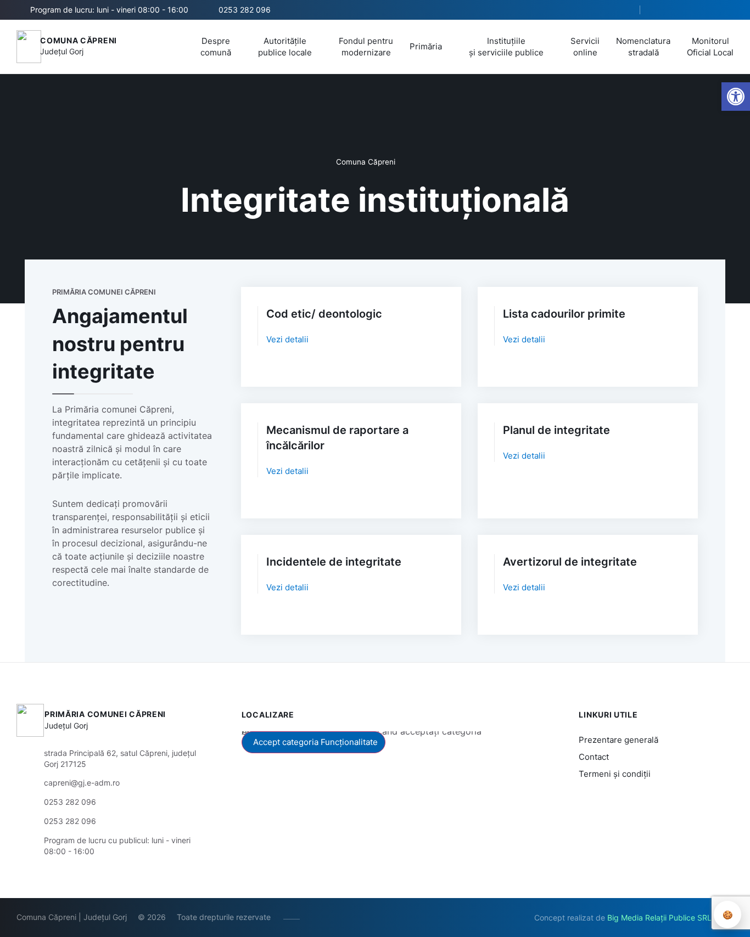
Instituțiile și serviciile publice (506, 47)
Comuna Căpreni (78, 40)
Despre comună (215, 47)
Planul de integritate (556, 430)
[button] (622, 10)
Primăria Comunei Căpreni (105, 714)
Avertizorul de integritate (570, 561)
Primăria (426, 46)
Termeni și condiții (615, 774)
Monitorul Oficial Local (710, 47)
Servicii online (585, 47)
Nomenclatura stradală (643, 47)
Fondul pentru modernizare (366, 47)
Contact (594, 757)
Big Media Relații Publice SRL (659, 917)
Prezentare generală (618, 740)
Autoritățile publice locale (285, 47)
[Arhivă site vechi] (727, 9)
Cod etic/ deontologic (324, 313)
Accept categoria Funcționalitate (315, 742)
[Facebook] (661, 9)
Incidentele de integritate (333, 561)
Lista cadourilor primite (564, 313)
